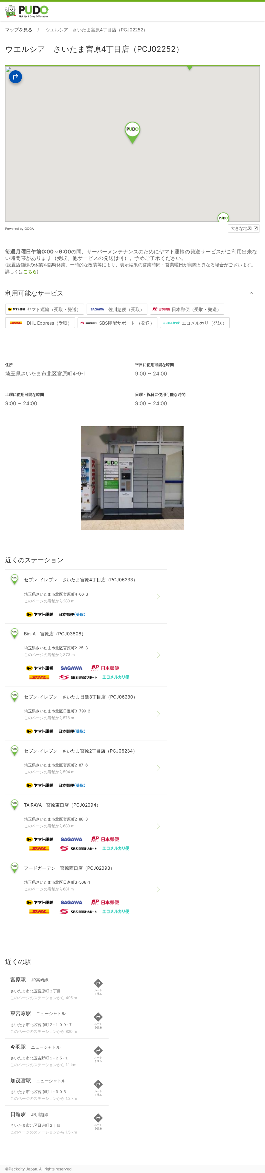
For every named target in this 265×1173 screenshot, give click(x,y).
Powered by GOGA (19, 228)
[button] (132, 293)
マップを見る (18, 29)
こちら (30, 271)
